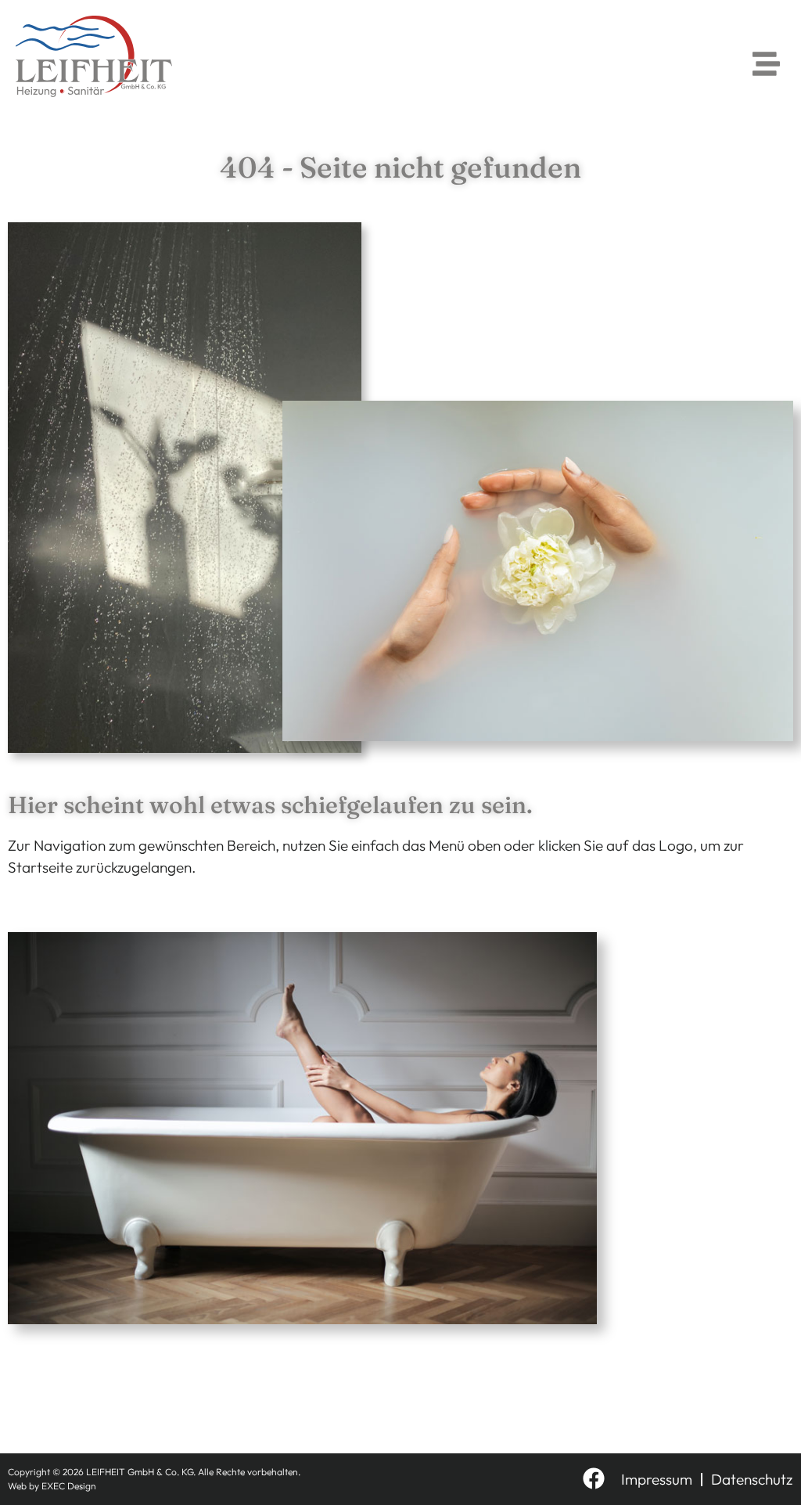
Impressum (656, 1479)
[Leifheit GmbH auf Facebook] (594, 1478)
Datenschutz (751, 1479)
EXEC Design (68, 1486)
